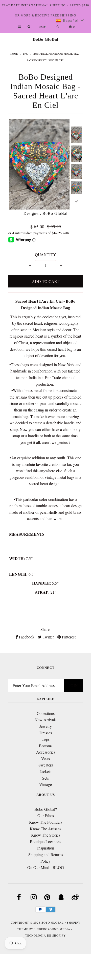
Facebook (26, 636)
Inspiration (45, 848)
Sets (45, 778)
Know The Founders (45, 822)
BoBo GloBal (45, 39)
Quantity (45, 254)
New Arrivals (45, 719)
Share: (45, 629)
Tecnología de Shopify (45, 935)
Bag (25, 53)
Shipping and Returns (45, 854)
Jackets (45, 771)
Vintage (45, 784)
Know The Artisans (45, 828)
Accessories (45, 752)
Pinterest (68, 636)
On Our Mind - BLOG (45, 867)
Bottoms (45, 745)
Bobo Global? (45, 809)
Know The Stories (45, 835)
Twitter (48, 636)
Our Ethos (45, 815)
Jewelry (45, 726)
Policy (45, 861)
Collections (46, 713)
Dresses (45, 732)
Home (14, 53)
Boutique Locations (45, 841)
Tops (46, 739)
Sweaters (45, 765)
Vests (45, 758)
